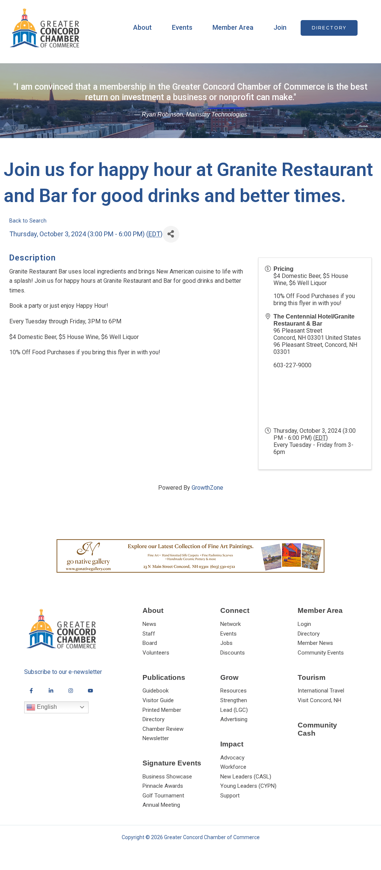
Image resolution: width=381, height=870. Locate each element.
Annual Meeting (161, 805)
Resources (233, 690)
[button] (329, 28)
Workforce (233, 767)
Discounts (232, 652)
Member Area (232, 27)
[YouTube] (90, 691)
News (149, 624)
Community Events (321, 652)
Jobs (226, 643)
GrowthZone (207, 487)
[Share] (171, 234)
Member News (315, 643)
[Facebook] (31, 691)
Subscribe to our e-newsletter (63, 671)
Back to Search (28, 221)
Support (230, 795)
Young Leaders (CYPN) (248, 786)
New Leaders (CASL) (245, 776)
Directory (309, 633)
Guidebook (156, 690)
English (46, 707)
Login (304, 624)
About (142, 27)
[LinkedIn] (51, 691)
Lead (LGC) (234, 710)
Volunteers (156, 652)
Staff (149, 633)
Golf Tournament (163, 795)
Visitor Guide (158, 700)
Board (150, 643)
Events (182, 27)
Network (230, 624)
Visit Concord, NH (319, 700)
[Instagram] (71, 691)
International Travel (321, 690)
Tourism (312, 677)
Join (279, 27)
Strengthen (233, 700)
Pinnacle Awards (163, 786)
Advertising (233, 719)
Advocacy (232, 757)
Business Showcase (167, 776)
